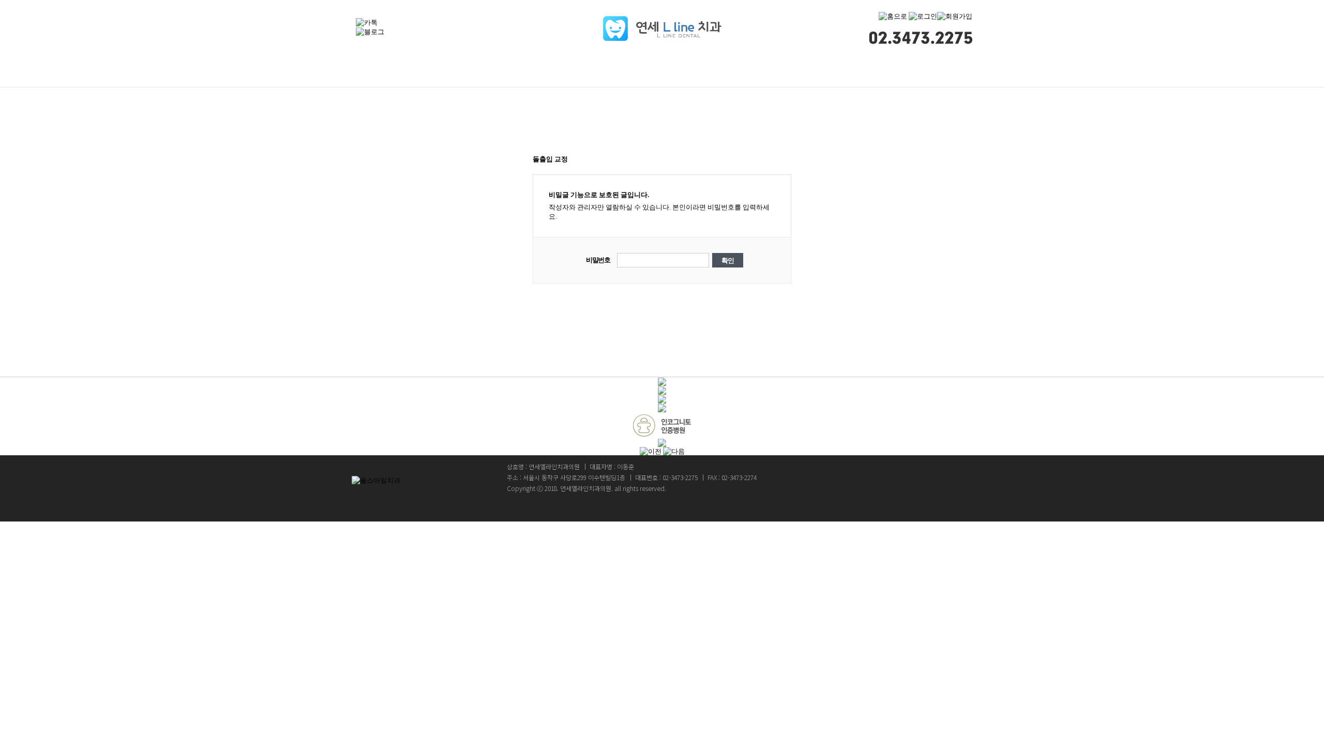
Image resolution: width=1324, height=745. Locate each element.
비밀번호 (598, 260)
